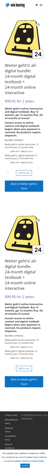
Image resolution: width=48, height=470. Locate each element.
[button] (38, 24)
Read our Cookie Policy (33, 460)
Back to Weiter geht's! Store (24, 186)
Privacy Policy (11, 415)
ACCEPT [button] (25, 465)
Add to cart (24, 172)
